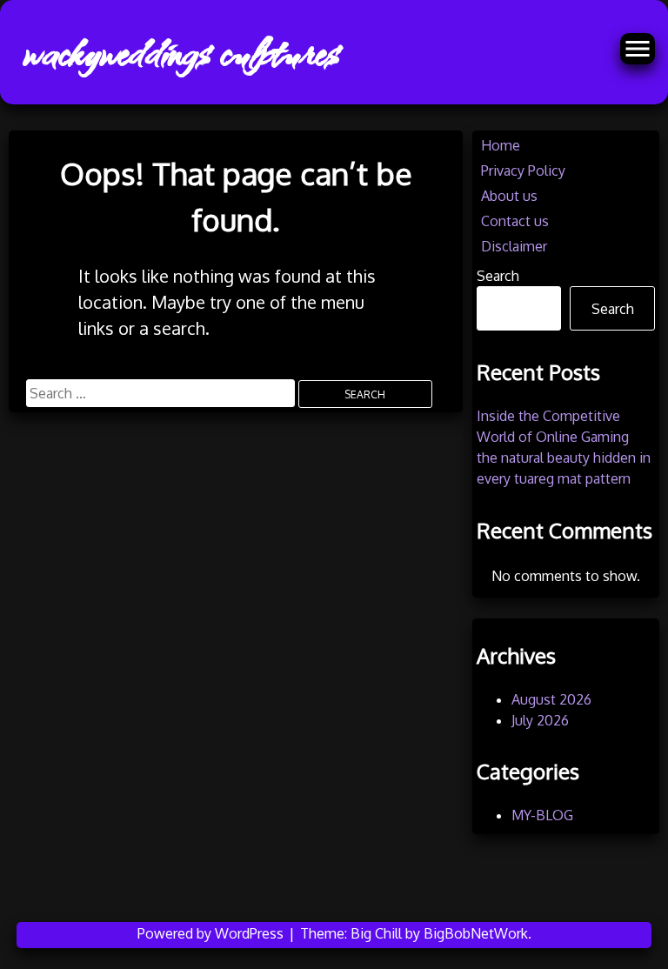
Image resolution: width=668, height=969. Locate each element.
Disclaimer (514, 246)
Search (498, 275)
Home (500, 145)
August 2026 (551, 699)
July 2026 (540, 720)
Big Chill (376, 933)
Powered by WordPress (212, 933)
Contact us (515, 221)
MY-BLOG (542, 815)
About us (509, 195)
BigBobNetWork (476, 933)
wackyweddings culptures (179, 52)
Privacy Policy (523, 170)
